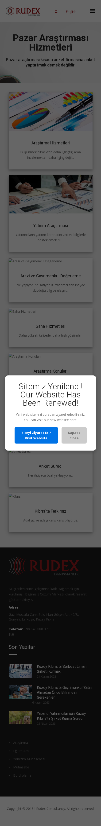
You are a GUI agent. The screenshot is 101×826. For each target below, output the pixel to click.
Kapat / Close (74, 435)
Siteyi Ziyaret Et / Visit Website (36, 435)
